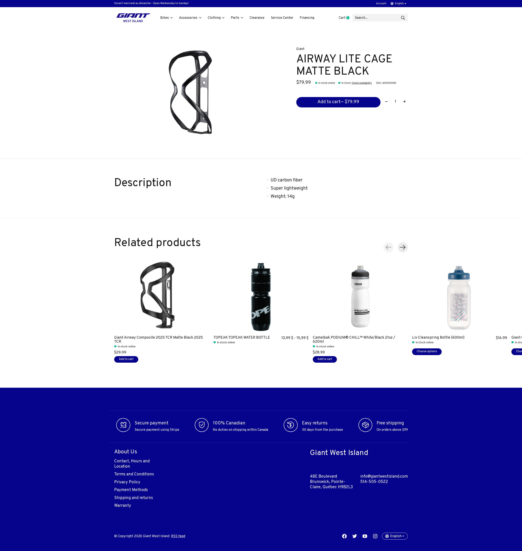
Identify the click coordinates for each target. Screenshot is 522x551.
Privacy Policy (127, 482)
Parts (235, 18)
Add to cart (338, 102)
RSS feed (178, 536)
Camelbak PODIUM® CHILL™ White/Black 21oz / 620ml (354, 339)
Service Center (282, 18)
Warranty (122, 505)
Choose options (427, 351)
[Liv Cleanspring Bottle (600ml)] (459, 296)
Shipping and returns (133, 498)
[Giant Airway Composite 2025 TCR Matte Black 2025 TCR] (161, 296)
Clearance (257, 18)
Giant (300, 49)
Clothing (214, 18)
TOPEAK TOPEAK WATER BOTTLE (241, 337)
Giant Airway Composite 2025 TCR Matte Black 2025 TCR (158, 339)
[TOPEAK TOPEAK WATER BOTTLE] (261, 296)
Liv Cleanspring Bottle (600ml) (438, 337)
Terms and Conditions (134, 474)
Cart (346, 18)
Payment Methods (131, 490)
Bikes (164, 18)
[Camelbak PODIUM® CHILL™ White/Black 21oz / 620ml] (360, 296)
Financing (307, 18)
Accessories (188, 18)
